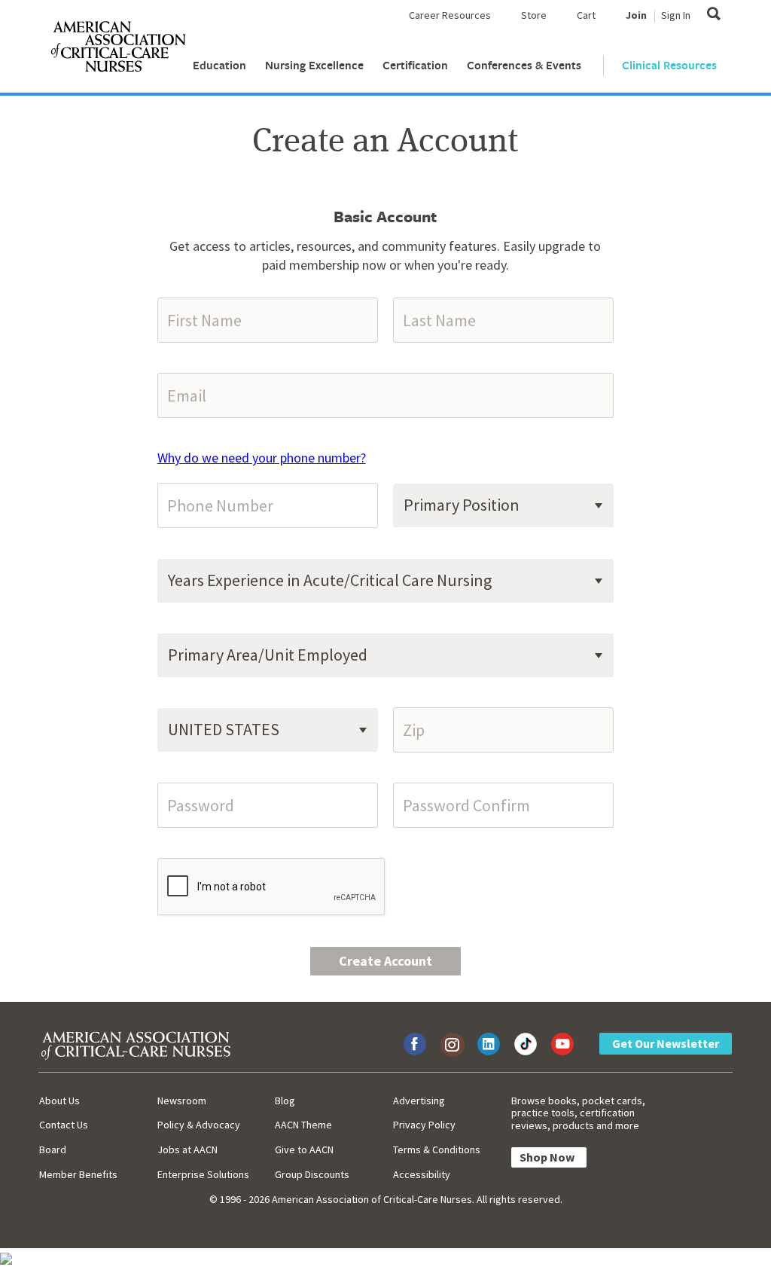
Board (52, 1149)
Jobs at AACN (187, 1149)
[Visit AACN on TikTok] (525, 1044)
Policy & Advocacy (198, 1124)
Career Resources (450, 15)
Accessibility (421, 1174)
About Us (59, 1100)
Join (636, 15)
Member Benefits (78, 1174)
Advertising (419, 1100)
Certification (415, 65)
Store (534, 15)
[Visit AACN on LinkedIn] (488, 1044)
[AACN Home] (117, 49)
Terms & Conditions (436, 1149)
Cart (586, 15)
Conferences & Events (524, 65)
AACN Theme (303, 1124)
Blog (285, 1100)
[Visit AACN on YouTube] (562, 1044)
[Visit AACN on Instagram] (451, 1044)
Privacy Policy (424, 1124)
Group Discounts (312, 1174)
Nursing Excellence (314, 65)
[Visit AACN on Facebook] (415, 1044)
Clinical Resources (669, 65)
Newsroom (181, 1100)
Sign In (675, 15)
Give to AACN (304, 1149)
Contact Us (63, 1124)
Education (219, 65)
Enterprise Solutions (203, 1174)
